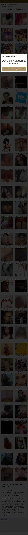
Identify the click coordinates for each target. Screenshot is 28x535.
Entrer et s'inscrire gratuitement (14, 69)
